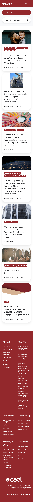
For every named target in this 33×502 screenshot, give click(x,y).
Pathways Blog (23, 446)
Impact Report (7, 431)
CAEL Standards (23, 383)
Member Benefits (24, 420)
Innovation (6, 428)
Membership (24, 415)
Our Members (22, 430)
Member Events (23, 426)
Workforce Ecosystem (6, 353)
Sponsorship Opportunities (7, 466)
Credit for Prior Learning (23, 387)
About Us (7, 342)
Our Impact (8, 415)
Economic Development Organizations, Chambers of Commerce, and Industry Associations (23, 368)
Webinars (6, 462)
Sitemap (28, 488)
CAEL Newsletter (23, 449)
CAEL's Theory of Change (8, 421)
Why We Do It (7, 349)
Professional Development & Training (8, 457)
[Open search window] (26, 3)
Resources (23, 441)
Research (21, 456)
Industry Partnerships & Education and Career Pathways (23, 394)
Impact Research (8, 434)
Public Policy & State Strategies (23, 401)
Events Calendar (8, 452)
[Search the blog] (28, 20)
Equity (5, 425)
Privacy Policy (18, 485)
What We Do (7, 346)
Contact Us (6, 367)
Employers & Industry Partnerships (22, 378)
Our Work (23, 342)
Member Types (23, 423)
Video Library (22, 459)
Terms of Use (7, 485)
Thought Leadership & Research (22, 406)
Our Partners (7, 358)
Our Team (6, 361)
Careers (5, 364)
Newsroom (22, 452)
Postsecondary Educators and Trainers (23, 348)
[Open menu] (30, 3)
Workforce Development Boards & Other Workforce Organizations (23, 356)
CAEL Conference (8, 449)
